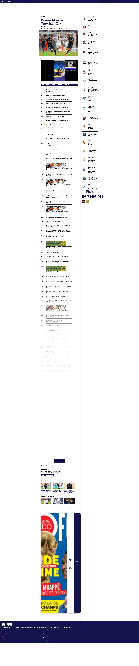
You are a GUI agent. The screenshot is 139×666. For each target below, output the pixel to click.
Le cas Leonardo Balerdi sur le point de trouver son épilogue (89, 184)
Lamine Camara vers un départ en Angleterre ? (88, 124)
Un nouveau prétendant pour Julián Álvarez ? (88, 96)
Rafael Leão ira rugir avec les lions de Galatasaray (89, 157)
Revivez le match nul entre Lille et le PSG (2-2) (89, 60)
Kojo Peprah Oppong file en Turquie (88, 31)
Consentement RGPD (59, 627)
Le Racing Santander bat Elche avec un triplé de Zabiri (89, 87)
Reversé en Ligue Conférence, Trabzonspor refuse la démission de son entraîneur (89, 166)
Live (47, 84)
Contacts (11, 627)
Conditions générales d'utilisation (41, 627)
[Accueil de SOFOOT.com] (13, 1)
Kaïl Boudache (4, 638)
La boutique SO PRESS (20, 627)
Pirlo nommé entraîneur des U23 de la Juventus (45, 484)
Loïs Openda (4, 639)
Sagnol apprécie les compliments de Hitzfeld (57, 484)
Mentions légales (30, 627)
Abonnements (5, 627)
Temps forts (53, 84)
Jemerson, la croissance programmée (64, 454)
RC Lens (44, 638)
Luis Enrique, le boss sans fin (46, 499)
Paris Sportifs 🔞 (30, 1)
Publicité (51, 627)
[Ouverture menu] (2, 1)
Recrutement (67, 627)
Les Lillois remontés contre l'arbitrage (89, 24)
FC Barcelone (45, 640)
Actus (24, 1)
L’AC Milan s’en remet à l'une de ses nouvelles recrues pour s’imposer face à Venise (89, 48)
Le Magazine (41, 1)
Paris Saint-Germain (46, 631)
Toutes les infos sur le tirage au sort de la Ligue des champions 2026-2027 (69, 499)
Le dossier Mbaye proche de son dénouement (88, 39)
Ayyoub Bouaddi (4, 636)
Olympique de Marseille (47, 637)
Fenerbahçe (45, 634)
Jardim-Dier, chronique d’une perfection (55, 455)
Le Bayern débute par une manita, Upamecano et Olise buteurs (88, 69)
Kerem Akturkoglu (5, 640)
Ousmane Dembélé (5, 635)
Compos (60, 84)
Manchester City (46, 641)
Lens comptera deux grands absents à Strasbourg (89, 140)
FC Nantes (44, 639)
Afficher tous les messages (59, 460)
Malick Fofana (4, 641)
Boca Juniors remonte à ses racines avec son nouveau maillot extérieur (58, 499)
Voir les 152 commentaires (46, 475)
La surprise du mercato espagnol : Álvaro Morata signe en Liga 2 (89, 148)
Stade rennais (45, 636)
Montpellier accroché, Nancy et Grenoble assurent (90, 79)
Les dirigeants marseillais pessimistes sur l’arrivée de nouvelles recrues (90, 104)
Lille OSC (44, 635)
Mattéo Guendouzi (5, 631)
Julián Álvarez (4, 634)
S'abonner (36, 1)
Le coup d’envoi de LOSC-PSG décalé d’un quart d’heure (89, 115)
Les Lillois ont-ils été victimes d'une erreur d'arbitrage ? (89, 16)
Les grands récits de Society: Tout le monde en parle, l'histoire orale (69, 484)
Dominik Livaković (5, 637)
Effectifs (67, 84)
